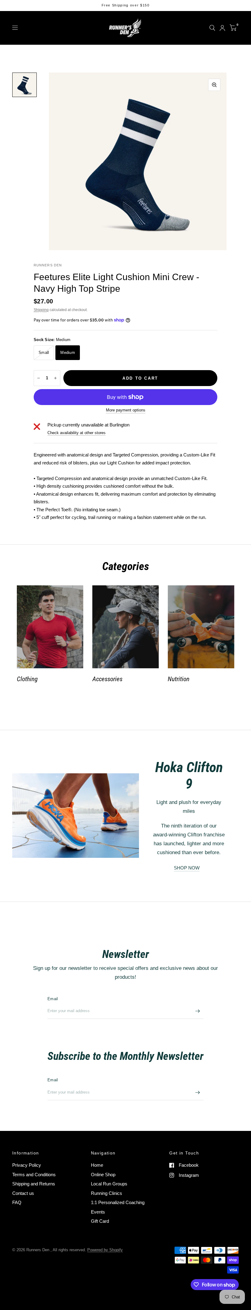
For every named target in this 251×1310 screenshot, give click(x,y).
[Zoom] (214, 85)
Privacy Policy (26, 1165)
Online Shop (103, 1174)
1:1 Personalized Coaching (117, 1202)
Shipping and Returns (33, 1183)
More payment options (125, 410)
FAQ (16, 1202)
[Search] (212, 28)
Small (44, 352)
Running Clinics (106, 1193)
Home (97, 1165)
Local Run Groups (109, 1183)
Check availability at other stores (76, 433)
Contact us (23, 1193)
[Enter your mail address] (197, 1011)
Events (98, 1211)
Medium (67, 352)
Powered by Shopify (105, 1250)
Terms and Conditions (34, 1174)
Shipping (41, 310)
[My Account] (222, 28)
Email (52, 999)
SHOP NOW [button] (187, 867)
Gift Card (100, 1221)
